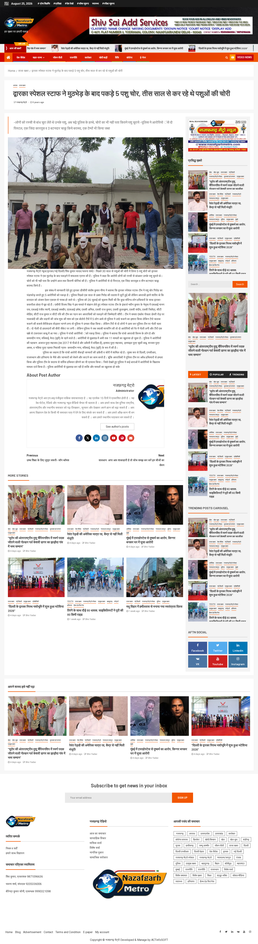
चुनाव (178, 845)
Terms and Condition (68, 932)
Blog (18, 932)
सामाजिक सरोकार (99, 857)
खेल (9, 529)
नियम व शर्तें (11, 848)
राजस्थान (215, 869)
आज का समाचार (98, 833)
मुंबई (127, 533)
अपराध (15, 85)
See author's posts (117, 426)
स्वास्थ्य (95, 3)
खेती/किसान (210, 839)
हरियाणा (69, 605)
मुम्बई (178, 869)
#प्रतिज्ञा (57, 3)
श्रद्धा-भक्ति (222, 875)
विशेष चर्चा (95, 847)
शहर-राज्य (37, 57)
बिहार (217, 863)
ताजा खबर (22, 85)
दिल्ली (246, 845)
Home (9, 932)
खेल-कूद (15, 529)
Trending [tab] (238, 374)
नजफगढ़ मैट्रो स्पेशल (41, 529)
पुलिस (169, 529)
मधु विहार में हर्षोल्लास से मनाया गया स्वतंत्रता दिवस (154, 606)
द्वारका (225, 851)
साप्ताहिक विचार (98, 838)
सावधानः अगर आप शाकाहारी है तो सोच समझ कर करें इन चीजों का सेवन (131, 460)
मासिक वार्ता (96, 843)
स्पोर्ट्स (116, 601)
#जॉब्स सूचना (83, 3)
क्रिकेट (196, 839)
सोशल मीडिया (238, 875)
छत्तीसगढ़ (190, 845)
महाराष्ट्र (240, 863)
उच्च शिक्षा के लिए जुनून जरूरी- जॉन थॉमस (48, 458)
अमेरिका (128, 529)
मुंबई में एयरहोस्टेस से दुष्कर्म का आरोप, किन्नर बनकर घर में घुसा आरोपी (86, 48)
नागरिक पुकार (97, 852)
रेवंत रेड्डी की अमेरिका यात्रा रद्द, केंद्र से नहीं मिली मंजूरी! (225, 421)
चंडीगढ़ (246, 839)
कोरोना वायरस (182, 839)
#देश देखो (69, 3)
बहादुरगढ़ (109, 601)
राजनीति (73, 57)
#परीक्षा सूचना (108, 3)
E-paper (88, 932)
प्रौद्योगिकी (35, 601)
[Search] (226, 57)
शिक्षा (209, 875)
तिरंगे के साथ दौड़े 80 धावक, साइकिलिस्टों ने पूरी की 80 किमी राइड (224, 48)
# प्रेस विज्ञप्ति (44, 3)
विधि (117, 57)
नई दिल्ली (30, 529)
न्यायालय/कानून (106, 529)
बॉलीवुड (228, 863)
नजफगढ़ (180, 833)
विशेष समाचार (181, 875)
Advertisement (32, 932)
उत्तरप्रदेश (205, 833)
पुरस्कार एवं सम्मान (55, 529)
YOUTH (70, 601)
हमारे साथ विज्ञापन (15, 853)
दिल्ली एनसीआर (182, 851)
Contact (48, 932)
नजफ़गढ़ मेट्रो (21, 102)
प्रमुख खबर (11, 533)
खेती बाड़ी (103, 57)
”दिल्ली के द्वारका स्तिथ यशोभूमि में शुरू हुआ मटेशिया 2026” (156, 48)
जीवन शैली (57, 57)
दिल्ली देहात (199, 851)
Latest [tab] (196, 374)
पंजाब (238, 857)
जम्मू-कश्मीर (204, 845)
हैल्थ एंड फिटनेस (79, 605)
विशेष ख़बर (197, 875)
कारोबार (88, 57)
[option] (218, 180)
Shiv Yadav (30, 551)
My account (102, 932)
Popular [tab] (218, 374)
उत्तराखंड (219, 833)
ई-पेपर (143, 57)
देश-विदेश (21, 57)
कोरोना (129, 57)
